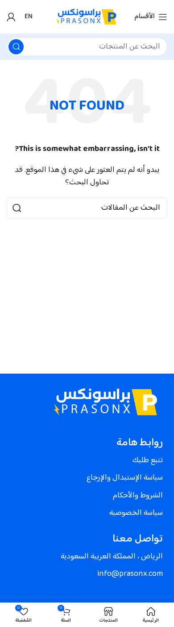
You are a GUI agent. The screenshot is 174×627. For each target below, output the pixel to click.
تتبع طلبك (148, 460)
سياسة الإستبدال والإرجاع (125, 477)
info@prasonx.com (130, 574)
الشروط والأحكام (138, 495)
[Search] (16, 46)
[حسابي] (11, 17)
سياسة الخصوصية (136, 513)
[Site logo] (87, 17)
